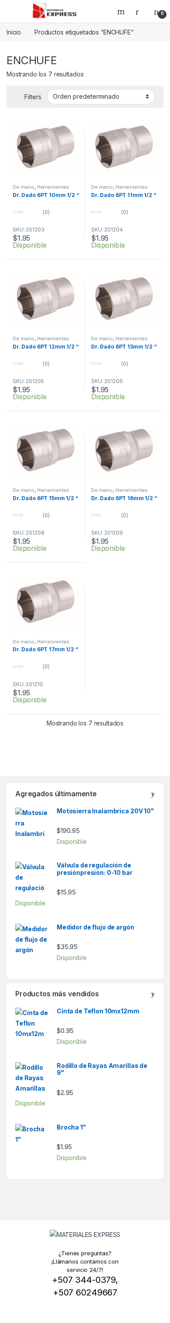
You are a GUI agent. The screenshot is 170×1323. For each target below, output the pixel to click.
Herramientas (53, 187)
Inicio (14, 32)
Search (122, 11)
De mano (23, 187)
